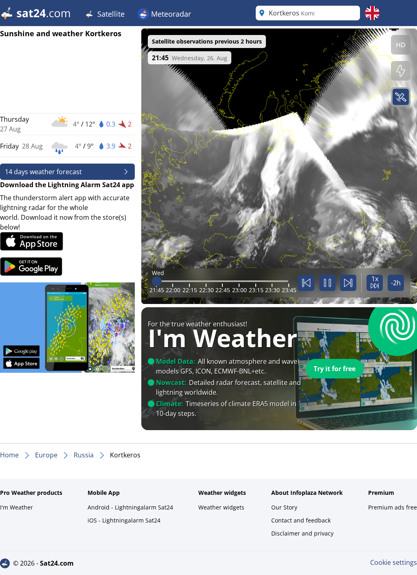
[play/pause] (327, 283)
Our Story (284, 507)
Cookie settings (393, 562)
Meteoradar (170, 14)
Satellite (110, 14)
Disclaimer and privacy (302, 533)
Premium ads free (392, 507)
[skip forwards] (348, 283)
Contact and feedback (301, 520)
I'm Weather (16, 507)
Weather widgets (221, 507)
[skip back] (306, 283)
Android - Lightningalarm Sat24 (130, 507)
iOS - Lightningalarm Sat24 (124, 520)
